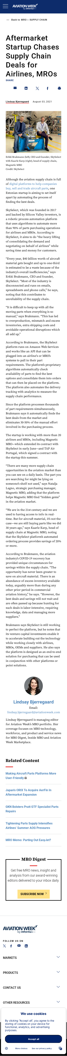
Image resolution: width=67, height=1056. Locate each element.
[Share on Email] (15, 89)
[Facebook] (11, 946)
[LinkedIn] (26, 946)
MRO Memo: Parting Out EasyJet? (28, 840)
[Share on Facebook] (48, 89)
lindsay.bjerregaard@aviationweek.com (33, 712)
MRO (24, 20)
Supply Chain (38, 20)
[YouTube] (18, 946)
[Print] (59, 89)
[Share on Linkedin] (26, 89)
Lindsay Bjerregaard (17, 101)
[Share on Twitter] (37, 89)
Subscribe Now (32, 894)
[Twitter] (4, 946)
